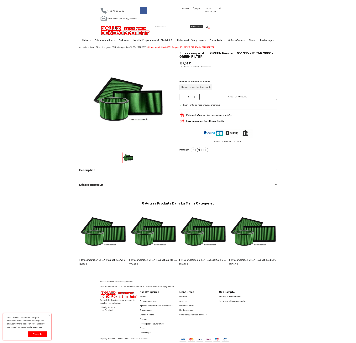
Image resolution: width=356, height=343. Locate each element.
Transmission (146, 310)
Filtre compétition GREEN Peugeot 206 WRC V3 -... (103, 260)
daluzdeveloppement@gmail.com (122, 18)
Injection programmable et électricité (157, 306)
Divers (142, 328)
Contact (208, 8)
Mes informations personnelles (232, 301)
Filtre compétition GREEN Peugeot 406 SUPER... (253, 260)
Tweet (199, 150)
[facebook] (121, 307)
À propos (197, 8)
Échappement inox (148, 301)
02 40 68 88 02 (125, 286)
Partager (193, 150)
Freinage (144, 319)
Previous (74, 237)
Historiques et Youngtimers (152, 324)
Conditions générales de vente (193, 315)
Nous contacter (186, 306)
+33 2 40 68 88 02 (115, 11)
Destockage (145, 333)
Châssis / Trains (147, 315)
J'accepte (37, 334)
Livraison (183, 297)
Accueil (185, 8)
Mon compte (210, 11)
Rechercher (196, 26)
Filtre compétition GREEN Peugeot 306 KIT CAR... (153, 260)
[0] (207, 27)
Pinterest (205, 150)
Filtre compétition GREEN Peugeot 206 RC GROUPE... (203, 260)
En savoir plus (36, 327)
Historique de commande (230, 297)
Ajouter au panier (238, 97)
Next (281, 237)
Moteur (143, 297)
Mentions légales (186, 310)
